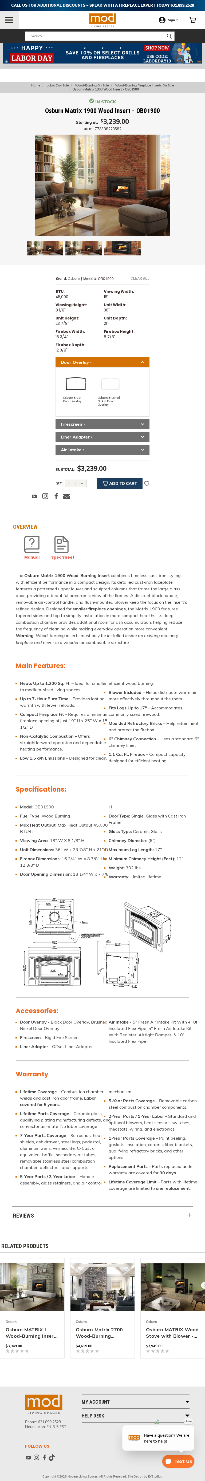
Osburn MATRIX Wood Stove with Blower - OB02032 (172, 1332)
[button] (102, 53)
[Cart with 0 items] (192, 20)
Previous (11, 1469)
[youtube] (28, 1458)
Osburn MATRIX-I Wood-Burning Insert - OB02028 (31, 1332)
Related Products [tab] (25, 1246)
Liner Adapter (77, 437)
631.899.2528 (49, 1422)
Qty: (59, 483)
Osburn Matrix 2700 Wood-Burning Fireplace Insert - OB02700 (99, 1332)
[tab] (102, 527)
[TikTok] (52, 1458)
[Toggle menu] (9, 20)
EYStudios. (155, 1476)
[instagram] (36, 1458)
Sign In (173, 20)
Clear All (140, 278)
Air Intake (73, 450)
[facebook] (44, 1458)
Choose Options (32, 1286)
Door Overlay (76, 363)
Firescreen (73, 424)
